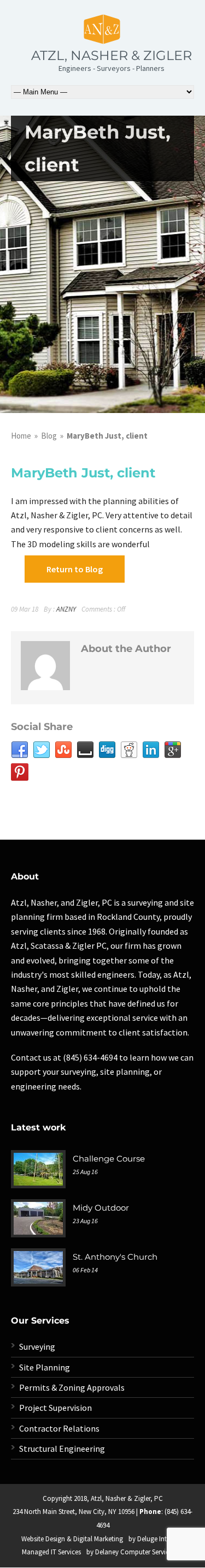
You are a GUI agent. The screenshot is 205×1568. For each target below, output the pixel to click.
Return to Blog (74, 569)
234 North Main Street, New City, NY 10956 (73, 1511)
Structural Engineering (62, 1448)
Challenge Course (109, 1158)
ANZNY (66, 609)
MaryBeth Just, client (83, 473)
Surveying (37, 1346)
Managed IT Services (51, 1552)
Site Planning (44, 1367)
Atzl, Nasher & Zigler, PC (127, 1498)
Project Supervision (55, 1407)
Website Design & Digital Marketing (72, 1538)
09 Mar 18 (24, 609)
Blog (49, 435)
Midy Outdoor (101, 1207)
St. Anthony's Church (115, 1257)
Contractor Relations (59, 1428)
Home (21, 435)
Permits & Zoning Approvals (72, 1387)
